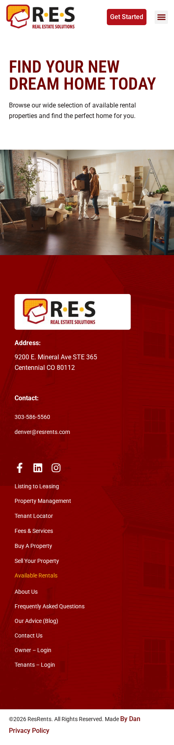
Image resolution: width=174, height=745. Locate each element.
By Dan (130, 719)
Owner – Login (33, 650)
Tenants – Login (35, 664)
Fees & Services (34, 531)
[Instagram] (56, 468)
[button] (161, 17)
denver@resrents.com (42, 432)
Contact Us (28, 635)
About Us (26, 591)
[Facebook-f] (20, 468)
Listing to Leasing (37, 486)
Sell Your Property (37, 561)
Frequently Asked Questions (50, 606)
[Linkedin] (38, 468)
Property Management (43, 501)
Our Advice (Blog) (36, 621)
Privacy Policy (29, 730)
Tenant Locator (34, 516)
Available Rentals (36, 575)
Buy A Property (33, 546)
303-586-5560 (32, 417)
